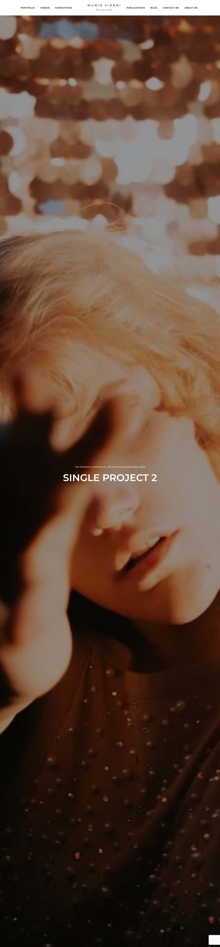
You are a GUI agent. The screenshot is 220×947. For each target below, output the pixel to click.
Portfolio (28, 7)
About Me (191, 7)
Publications (136, 7)
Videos (45, 7)
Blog (153, 7)
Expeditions (63, 7)
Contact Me (171, 7)
